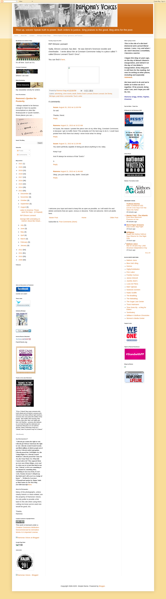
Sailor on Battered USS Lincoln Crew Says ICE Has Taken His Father (136, 208)
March (23, 239)
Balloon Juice (132, 244)
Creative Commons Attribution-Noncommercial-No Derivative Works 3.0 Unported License (27, 529)
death (74, 93)
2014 (21, 187)
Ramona (56, 125)
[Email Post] (81, 90)
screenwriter (68, 96)
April (22, 235)
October (24, 200)
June (23, 229)
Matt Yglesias (132, 287)
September (25, 204)
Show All (147, 253)
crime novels (67, 93)
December (25, 194)
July (22, 225)
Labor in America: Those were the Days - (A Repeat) (31, 211)
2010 (21, 256)
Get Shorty (108, 93)
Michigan (52, 96)
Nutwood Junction (133, 290)
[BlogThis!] (87, 91)
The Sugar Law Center (135, 302)
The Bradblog (132, 296)
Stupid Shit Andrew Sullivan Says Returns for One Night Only (136, 236)
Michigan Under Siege (44, 35)
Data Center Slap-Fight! (134, 227)
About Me (24, 35)
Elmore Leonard (98, 93)
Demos (129, 266)
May (22, 232)
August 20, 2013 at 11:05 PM (70, 107)
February (24, 242)
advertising (58, 93)
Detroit (79, 93)
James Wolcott (132, 278)
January (24, 245)
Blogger (102, 586)
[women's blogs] (125, 367)
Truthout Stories (133, 204)
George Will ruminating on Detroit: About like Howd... (30, 220)
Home (16, 35)
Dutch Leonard (87, 93)
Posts (20, 151)
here (63, 59)
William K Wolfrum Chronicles (138, 315)
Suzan (55, 107)
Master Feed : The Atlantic (137, 215)
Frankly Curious (133, 275)
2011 (21, 253)
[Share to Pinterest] (92, 91)
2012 (21, 250)
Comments (22, 155)
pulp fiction (60, 96)
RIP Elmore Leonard (28, 215)
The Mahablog (132, 299)
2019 (21, 170)
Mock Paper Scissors (135, 225)
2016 (21, 181)
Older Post (114, 218)
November (25, 197)
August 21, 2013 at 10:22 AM (72, 125)
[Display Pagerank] (19, 545)
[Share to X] (89, 91)
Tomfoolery (131, 312)
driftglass (130, 232)
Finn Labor (131, 272)
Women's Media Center (135, 318)
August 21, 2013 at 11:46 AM (72, 171)
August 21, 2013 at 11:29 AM (70, 144)
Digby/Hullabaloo (133, 269)
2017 (21, 177)
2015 (21, 184)
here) (30, 484)
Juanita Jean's (132, 281)
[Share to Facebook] (90, 91)
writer (80, 96)
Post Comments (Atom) (68, 222)
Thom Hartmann (133, 304)
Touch (75, 96)
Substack (128, 77)
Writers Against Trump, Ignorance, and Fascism (68, 35)
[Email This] (85, 91)
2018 (21, 174)
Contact (32, 35)
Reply (55, 118)
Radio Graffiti (132, 293)
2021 (21, 164)
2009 (21, 260)
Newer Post (53, 218)
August (23, 207)
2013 (21, 191)
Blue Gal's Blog (132, 263)
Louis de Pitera (132, 284)
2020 (21, 167)
